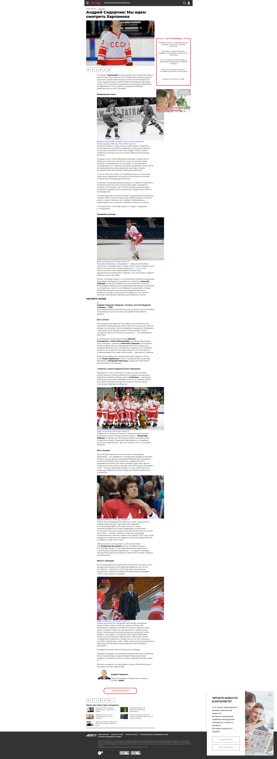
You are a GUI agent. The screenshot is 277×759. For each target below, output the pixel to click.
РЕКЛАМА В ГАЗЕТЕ (132, 734)
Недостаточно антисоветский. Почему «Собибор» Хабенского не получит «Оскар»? (141, 716)
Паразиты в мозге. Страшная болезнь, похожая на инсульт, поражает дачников (173, 44)
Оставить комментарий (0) (120, 691)
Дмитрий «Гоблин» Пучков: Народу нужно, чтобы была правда (104, 709)
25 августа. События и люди (174, 79)
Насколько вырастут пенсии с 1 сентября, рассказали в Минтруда (173, 70)
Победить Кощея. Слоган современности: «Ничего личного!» (104, 716)
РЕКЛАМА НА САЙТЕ (117, 734)
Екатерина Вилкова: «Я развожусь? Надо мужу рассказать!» (137, 709)
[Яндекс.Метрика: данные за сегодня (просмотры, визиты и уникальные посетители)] (109, 752)
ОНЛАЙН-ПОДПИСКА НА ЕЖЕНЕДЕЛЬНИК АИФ (154, 734)
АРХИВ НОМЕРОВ (103, 734)
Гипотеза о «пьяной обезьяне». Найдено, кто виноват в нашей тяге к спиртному (173, 53)
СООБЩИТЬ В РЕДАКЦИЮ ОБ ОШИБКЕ (110, 736)
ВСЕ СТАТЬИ (103, 320)
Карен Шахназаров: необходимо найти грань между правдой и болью (106, 723)
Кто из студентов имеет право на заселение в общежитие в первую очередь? (174, 62)
